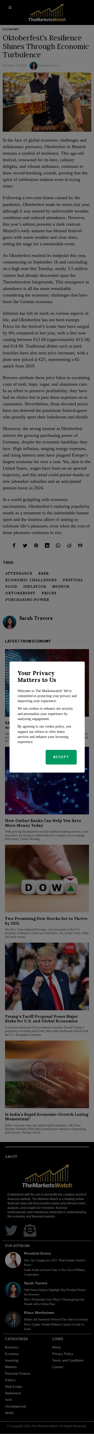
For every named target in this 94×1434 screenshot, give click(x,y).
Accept (61, 757)
